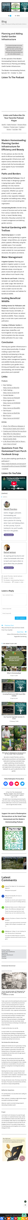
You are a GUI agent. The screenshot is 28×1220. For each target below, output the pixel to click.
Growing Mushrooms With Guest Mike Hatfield (14, 695)
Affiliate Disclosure (7, 955)
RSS (20, 129)
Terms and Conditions (8, 951)
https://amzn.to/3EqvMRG (11, 408)
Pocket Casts (14, 127)
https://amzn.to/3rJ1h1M (11, 393)
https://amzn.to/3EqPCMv (11, 413)
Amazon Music (22, 124)
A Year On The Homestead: (14, 792)
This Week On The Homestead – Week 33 (14, 795)
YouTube (15, 129)
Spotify (4, 124)
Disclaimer (5, 953)
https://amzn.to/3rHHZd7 (11, 418)
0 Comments (7, 582)
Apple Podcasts (11, 124)
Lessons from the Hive (7, 971)
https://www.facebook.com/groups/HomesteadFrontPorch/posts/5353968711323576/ (14, 466)
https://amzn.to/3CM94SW (11, 403)
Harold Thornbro (10, 509)
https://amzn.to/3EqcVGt (11, 388)
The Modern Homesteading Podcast (14, 580)
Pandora (6, 127)
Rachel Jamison (10, 552)
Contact (4, 956)
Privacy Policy (6, 950)
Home (3, 24)
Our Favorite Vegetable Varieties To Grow (14, 718)
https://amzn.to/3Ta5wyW (11, 398)
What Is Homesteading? (14, 673)
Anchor (9, 129)
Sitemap (4, 958)
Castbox (21, 127)
